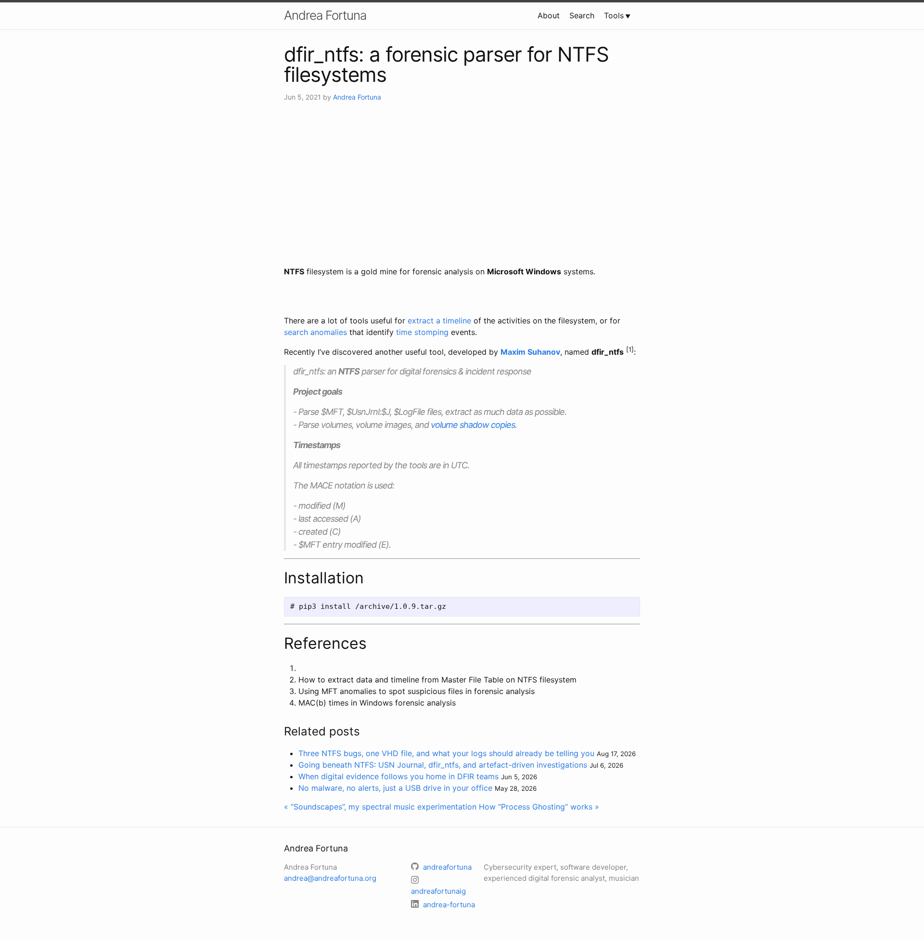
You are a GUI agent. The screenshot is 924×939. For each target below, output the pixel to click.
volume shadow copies (473, 425)
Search (581, 15)
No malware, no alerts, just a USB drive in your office (395, 788)
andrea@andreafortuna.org (330, 878)
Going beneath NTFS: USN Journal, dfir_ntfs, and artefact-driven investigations (442, 765)
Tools (614, 15)
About (549, 15)
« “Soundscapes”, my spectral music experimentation (380, 806)
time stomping (422, 332)
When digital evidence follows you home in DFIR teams (398, 776)
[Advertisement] (462, 183)
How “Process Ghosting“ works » (539, 806)
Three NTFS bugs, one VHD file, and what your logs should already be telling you (446, 753)
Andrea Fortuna (325, 15)
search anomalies (315, 332)
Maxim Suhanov (530, 352)
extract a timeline (439, 320)
